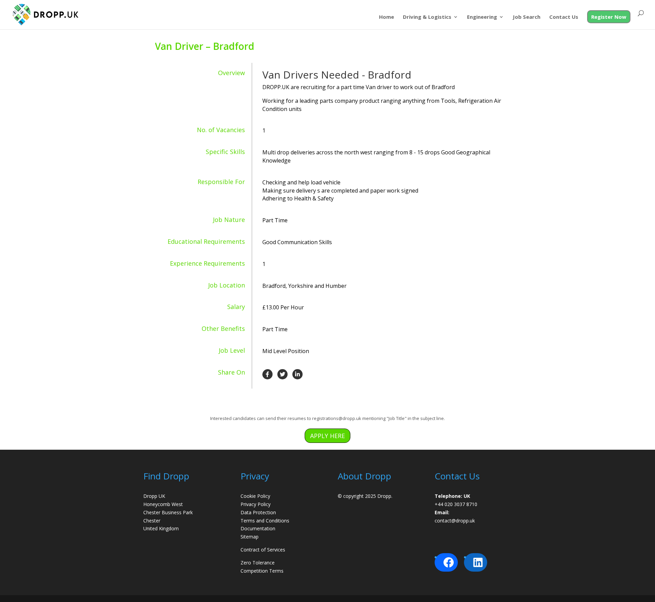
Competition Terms (262, 571)
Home (386, 17)
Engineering (482, 17)
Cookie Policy (255, 496)
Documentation (258, 528)
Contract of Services (263, 549)
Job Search (526, 17)
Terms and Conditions (265, 520)
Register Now (608, 16)
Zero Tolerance (258, 562)
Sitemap (250, 536)
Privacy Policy (256, 504)
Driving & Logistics (427, 17)
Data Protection (258, 512)
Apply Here (327, 436)
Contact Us (563, 17)
